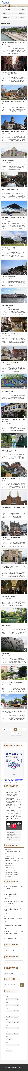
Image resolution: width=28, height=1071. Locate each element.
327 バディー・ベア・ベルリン (10, 450)
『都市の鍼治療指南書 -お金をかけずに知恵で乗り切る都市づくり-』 (13, 780)
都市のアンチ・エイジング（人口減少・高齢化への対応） (13, 932)
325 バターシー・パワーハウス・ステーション (13, 508)
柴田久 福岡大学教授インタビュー (13, 861)
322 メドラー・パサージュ (9, 596)
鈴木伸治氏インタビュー (11, 856)
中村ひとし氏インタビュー (11, 877)
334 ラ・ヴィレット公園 (8, 248)
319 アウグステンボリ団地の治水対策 (12, 682)
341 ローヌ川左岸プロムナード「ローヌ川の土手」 (13, 43)
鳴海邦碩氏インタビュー (11, 863)
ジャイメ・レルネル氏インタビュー (13, 870)
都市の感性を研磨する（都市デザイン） (13, 910)
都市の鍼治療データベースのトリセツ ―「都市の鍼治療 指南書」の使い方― (14, 850)
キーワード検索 (20, 9)
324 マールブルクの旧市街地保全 (11, 537)
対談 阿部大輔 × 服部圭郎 (11, 872)
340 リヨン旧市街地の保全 (9, 73)
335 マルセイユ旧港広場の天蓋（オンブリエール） (13, 218)
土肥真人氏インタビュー (11, 865)
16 (12, 734)
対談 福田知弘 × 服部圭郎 (11, 874)
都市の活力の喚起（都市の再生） (13, 918)
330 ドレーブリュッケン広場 (10, 362)
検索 (21, 984)
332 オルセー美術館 (7, 305)
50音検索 (8, 9)
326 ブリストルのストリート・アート (12, 479)
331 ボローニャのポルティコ (10, 334)
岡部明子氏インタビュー (11, 867)
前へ (5, 729)
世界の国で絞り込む (20, 13)
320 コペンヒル (6, 654)
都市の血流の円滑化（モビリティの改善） (13, 887)
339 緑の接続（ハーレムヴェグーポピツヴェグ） (13, 102)
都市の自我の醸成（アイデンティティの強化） (13, 895)
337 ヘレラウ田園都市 (8, 160)
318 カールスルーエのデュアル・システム (13, 711)
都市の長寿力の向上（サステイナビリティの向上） (13, 902)
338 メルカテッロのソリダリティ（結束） (13, 132)
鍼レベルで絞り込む (8, 13)
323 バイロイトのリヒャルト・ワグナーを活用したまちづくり (13, 567)
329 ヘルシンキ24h (7, 391)
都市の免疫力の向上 (11, 939)
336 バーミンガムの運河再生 (10, 189)
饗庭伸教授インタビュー (11, 854)
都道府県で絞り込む (8, 17)
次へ (18, 734)
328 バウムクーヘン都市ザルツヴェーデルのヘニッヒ (13, 420)
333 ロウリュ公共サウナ (8, 276)
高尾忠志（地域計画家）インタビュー (14, 858)
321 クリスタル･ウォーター (9, 625)
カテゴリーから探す (20, 17)
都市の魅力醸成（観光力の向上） (13, 926)
